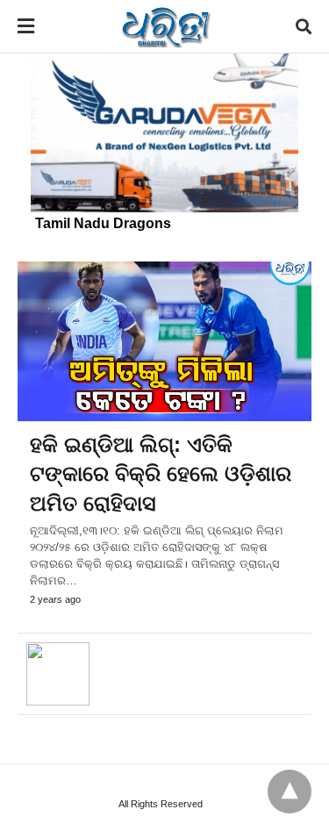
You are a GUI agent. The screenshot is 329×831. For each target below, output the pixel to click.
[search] (303, 26)
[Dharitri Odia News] (166, 26)
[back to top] (289, 791)
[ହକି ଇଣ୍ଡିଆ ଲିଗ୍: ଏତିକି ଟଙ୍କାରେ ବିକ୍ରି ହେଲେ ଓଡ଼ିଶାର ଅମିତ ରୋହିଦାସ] (164, 341)
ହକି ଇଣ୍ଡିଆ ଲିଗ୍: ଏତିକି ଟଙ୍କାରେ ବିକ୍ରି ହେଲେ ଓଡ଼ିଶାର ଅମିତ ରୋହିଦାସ (160, 474)
